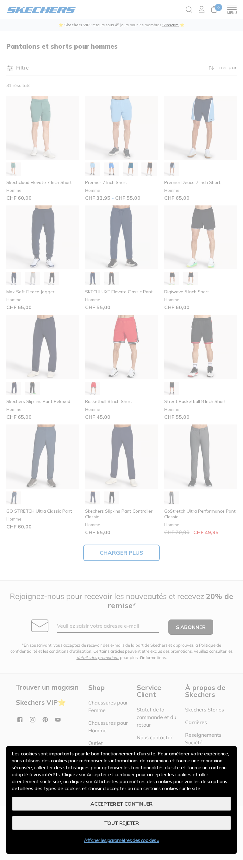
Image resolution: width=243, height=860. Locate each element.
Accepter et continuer (121, 804)
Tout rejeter (121, 823)
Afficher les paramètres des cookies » (121, 840)
